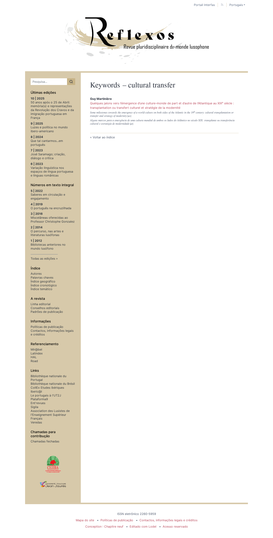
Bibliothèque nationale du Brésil (53, 384)
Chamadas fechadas (45, 441)
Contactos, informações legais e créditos (168, 520)
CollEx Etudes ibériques (47, 387)
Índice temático (41, 289)
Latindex (37, 353)
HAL (34, 357)
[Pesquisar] (71, 81)
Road (34, 361)
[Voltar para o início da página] (270, 3)
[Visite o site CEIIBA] (53, 464)
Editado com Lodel (143, 526)
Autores (36, 273)
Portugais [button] (236, 5)
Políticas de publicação (47, 327)
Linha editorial (41, 304)
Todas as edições (43, 258)
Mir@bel (36, 349)
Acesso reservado (175, 526)
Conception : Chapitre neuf (104, 526)
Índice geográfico (43, 281)
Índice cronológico (44, 285)
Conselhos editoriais (45, 308)
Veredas (36, 422)
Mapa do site (85, 520)
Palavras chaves (42, 277)
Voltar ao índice (104, 137)
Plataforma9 (39, 399)
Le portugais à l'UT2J (46, 395)
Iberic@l (36, 391)
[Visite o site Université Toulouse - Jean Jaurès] (53, 484)
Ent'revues (38, 403)
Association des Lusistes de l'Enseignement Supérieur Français (50, 414)
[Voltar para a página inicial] (136, 40)
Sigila (34, 407)
